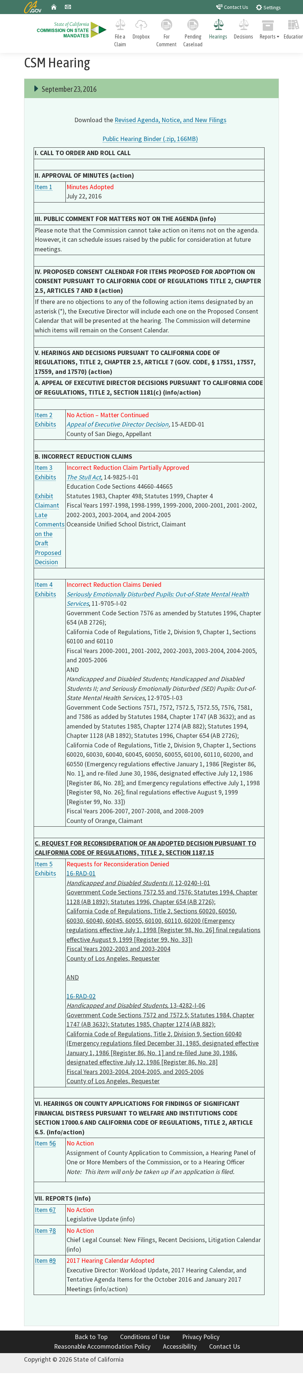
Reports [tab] (268, 37)
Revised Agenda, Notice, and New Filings (171, 120)
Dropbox (141, 37)
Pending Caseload (192, 40)
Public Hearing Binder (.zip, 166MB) (150, 139)
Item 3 (43, 468)
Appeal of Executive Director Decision (117, 424)
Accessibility (180, 1346)
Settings (271, 7)
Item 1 (43, 187)
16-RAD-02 (81, 996)
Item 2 (43, 415)
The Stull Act (84, 477)
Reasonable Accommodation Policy (102, 1346)
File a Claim (120, 40)
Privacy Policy (200, 1337)
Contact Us (235, 7)
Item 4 (43, 584)
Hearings (218, 37)
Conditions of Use (145, 1337)
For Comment (166, 40)
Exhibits (45, 424)
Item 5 (43, 864)
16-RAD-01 (81, 873)
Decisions (243, 37)
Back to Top (91, 1337)
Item (45, 1143)
